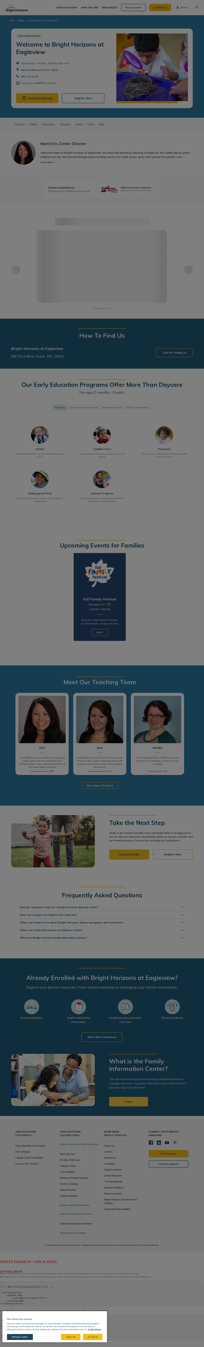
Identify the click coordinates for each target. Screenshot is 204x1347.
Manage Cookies (20, 1337)
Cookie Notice (94, 1329)
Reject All (70, 1337)
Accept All (93, 1337)
